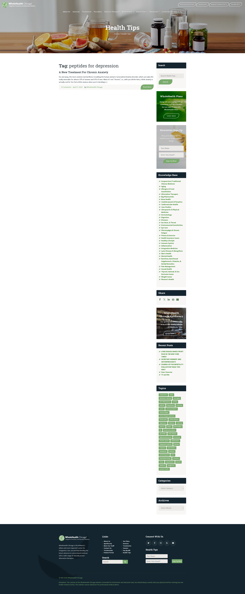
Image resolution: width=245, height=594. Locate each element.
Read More (147, 87)
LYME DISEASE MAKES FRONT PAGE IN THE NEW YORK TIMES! (172, 354)
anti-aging (177, 398)
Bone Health (166, 199)
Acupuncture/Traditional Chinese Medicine (171, 182)
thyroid (178, 462)
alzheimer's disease (165, 398)
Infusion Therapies (112, 12)
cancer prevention (171, 409)
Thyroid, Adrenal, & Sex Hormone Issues (170, 273)
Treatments (86, 12)
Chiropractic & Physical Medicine (170, 211)
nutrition (171, 451)
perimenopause (164, 455)
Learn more (171, 116)
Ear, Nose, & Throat (168, 222)
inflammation (175, 441)
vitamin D (162, 465)
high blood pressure (165, 437)
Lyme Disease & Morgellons (172, 251)
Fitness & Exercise (168, 235)
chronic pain (163, 419)
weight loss (171, 465)
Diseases (164, 220)
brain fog (179, 405)
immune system (164, 441)
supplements (170, 462)
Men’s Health (166, 253)
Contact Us (107, 548)
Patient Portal (109, 552)
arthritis (162, 405)
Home (116, 34)
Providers (98, 12)
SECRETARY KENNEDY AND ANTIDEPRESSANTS (171, 360)
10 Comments (66, 87)
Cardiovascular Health (169, 204)
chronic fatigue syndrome (167, 416)
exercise (162, 426)
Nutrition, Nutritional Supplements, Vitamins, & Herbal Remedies (171, 261)
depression (163, 423)
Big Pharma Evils (167, 196)
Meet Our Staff (109, 546)
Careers (125, 548)
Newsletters (127, 12)
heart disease (172, 434)
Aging (163, 186)
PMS (173, 455)
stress (161, 462)
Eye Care (164, 227)
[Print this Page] (174, 299)
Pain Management (168, 266)
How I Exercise (166, 372)
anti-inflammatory (165, 402)
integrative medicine (166, 444)
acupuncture (163, 395)
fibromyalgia (177, 426)
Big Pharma (170, 405)
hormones (177, 437)
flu (160, 430)
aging (171, 395)
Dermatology (166, 214)
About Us (66, 12)
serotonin (176, 458)
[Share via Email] (178, 299)
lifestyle (176, 444)
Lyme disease (171, 448)
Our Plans (126, 541)
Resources (154, 12)
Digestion (165, 217)
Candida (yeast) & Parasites (171, 202)
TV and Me (165, 374)
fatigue (169, 426)
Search (177, 12)
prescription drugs (165, 458)
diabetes (171, 423)
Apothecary (171, 333)
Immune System (167, 243)
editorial (179, 423)
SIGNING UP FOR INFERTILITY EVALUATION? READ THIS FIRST (172, 367)
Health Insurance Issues (170, 238)
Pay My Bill (126, 550)
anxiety (175, 402)
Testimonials (108, 550)
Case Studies (166, 207)
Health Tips (141, 12)
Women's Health (164, 469)
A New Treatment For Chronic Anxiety (83, 72)
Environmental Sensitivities (172, 225)
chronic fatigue (164, 412)
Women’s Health (167, 279)
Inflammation (166, 245)
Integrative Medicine (169, 248)
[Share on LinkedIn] (169, 299)
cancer (162, 409)
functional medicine (169, 430)
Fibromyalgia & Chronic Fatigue (170, 231)
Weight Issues (166, 276)
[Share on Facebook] (161, 299)
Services (76, 12)
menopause (163, 451)
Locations (166, 12)
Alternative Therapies (169, 194)
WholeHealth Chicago (95, 87)
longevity (162, 448)
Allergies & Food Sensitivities (167, 190)
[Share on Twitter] (165, 299)
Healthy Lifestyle (167, 240)
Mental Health (166, 256)
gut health (163, 434)
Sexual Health (166, 269)
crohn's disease (174, 419)
